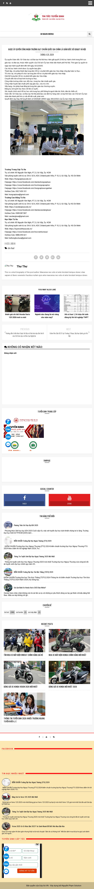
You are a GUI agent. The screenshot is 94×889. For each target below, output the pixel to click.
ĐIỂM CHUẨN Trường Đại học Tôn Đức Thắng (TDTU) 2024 (33, 572)
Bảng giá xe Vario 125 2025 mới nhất (25, 796)
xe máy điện (32, 612)
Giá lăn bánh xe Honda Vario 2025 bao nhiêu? (30, 587)
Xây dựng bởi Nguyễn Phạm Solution (65, 885)
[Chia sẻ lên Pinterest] (14, 243)
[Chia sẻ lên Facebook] (12, 243)
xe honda (19, 612)
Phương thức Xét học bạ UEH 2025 (26, 525)
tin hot (11, 248)
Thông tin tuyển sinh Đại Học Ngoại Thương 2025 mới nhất (34, 556)
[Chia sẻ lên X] (10, 243)
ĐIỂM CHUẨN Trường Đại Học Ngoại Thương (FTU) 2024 (32, 540)
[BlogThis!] (8, 243)
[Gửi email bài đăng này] (6, 243)
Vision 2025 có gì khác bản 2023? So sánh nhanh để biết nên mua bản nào (38, 826)
